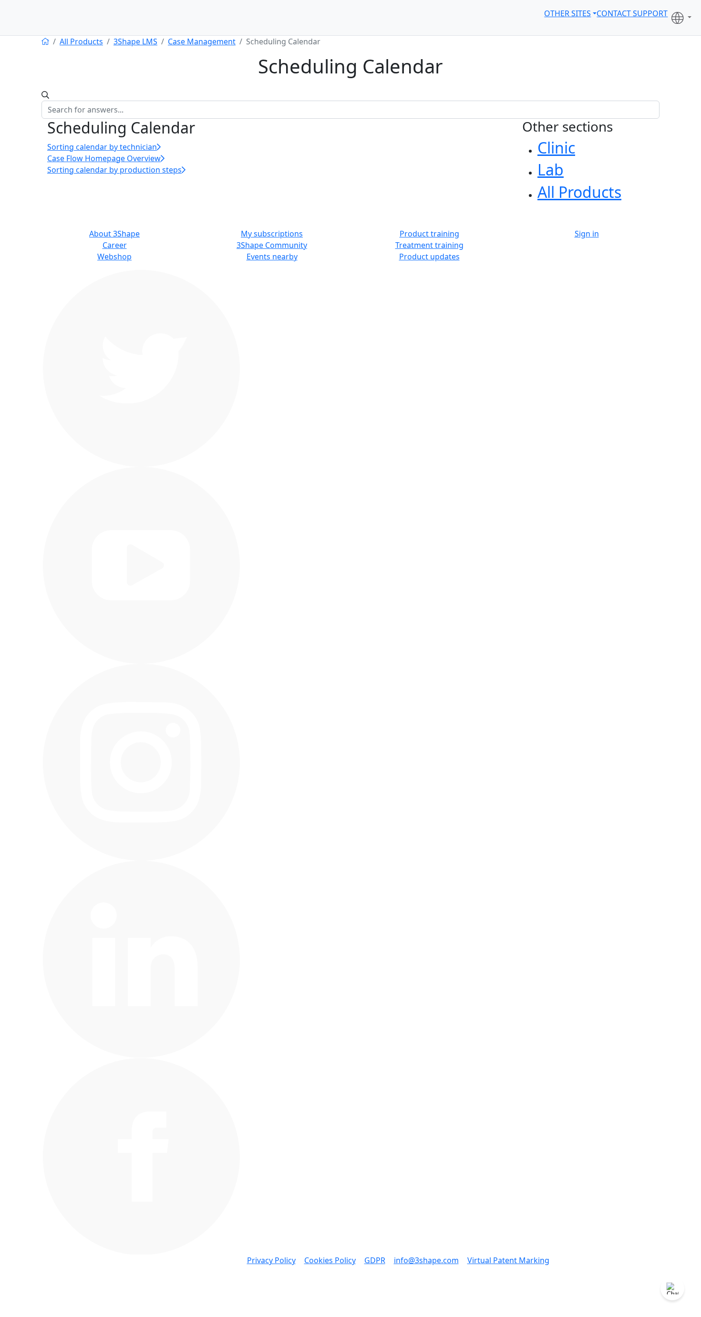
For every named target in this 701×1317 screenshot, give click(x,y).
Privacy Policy (271, 1260)
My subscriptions (272, 233)
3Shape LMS (135, 41)
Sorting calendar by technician (102, 147)
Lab (550, 169)
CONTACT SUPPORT (632, 13)
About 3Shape (114, 233)
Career (115, 245)
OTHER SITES (567, 13)
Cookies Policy (330, 1260)
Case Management (202, 41)
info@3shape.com (426, 1260)
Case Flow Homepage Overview (104, 158)
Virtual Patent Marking (508, 1260)
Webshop (114, 256)
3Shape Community (272, 245)
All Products (81, 41)
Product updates (429, 256)
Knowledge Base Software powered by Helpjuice (350, 1310)
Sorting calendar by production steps (114, 170)
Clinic (556, 147)
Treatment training (429, 245)
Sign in (587, 233)
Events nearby (272, 256)
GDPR (374, 1260)
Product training (429, 233)
